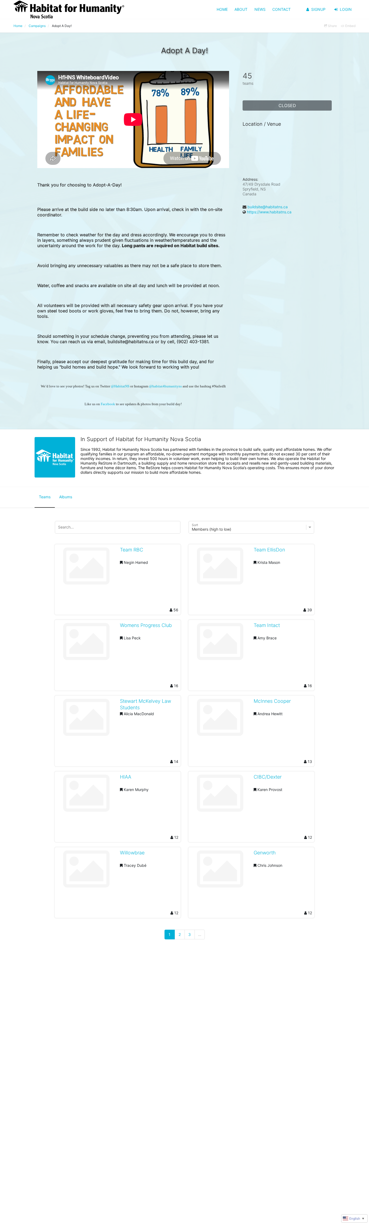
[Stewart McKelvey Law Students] (86, 719)
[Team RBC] (86, 567)
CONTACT (281, 9)
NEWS (260, 9)
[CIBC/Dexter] (220, 795)
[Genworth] (220, 870)
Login (346, 9)
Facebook (108, 404)
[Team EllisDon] (220, 567)
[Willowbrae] (86, 870)
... (199, 934)
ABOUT (240, 9)
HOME (222, 9)
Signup (318, 9)
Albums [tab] (65, 497)
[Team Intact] (220, 643)
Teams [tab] (45, 497)
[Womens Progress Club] (86, 643)
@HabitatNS (120, 386)
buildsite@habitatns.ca (267, 206)
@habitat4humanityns (165, 386)
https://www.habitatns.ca (269, 212)
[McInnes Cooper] (220, 719)
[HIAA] (86, 795)
